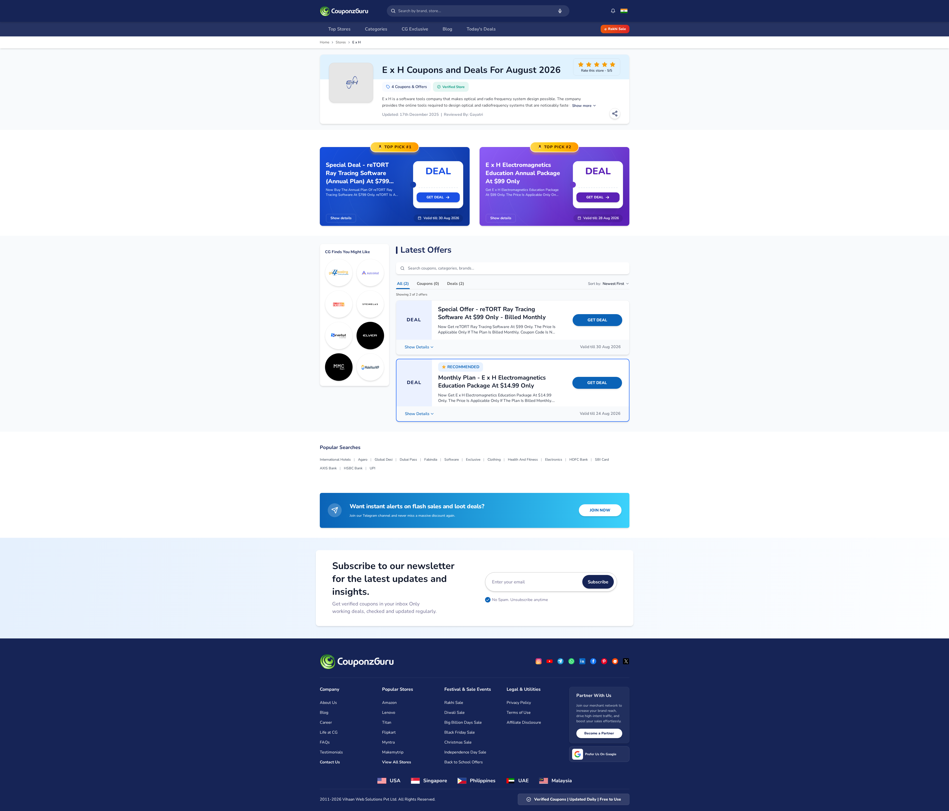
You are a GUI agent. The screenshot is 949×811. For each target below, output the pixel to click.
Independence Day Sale (465, 752)
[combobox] (475, 11)
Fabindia (430, 459)
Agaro (362, 459)
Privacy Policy (519, 702)
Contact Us (330, 762)
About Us (328, 702)
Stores (341, 42)
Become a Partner (599, 733)
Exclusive (473, 459)
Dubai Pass (408, 459)
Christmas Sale (458, 742)
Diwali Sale (454, 712)
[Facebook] (593, 661)
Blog (324, 712)
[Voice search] (560, 10)
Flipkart (389, 732)
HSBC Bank (353, 468)
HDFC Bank (578, 459)
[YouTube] (549, 661)
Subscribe (598, 582)
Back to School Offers (463, 762)
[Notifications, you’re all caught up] (613, 10)
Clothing (494, 459)
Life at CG (329, 732)
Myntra (388, 742)
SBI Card (602, 459)
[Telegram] (560, 661)
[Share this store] (614, 113)
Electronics (553, 459)
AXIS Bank (328, 468)
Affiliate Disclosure (524, 722)
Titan (386, 722)
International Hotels (335, 459)
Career (326, 722)
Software (451, 459)
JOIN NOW (600, 510)
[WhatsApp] (571, 661)
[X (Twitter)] (625, 661)
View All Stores (396, 762)
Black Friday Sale (459, 732)
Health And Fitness (523, 459)
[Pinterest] (604, 661)
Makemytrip (392, 752)
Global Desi (384, 459)
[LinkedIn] (582, 661)
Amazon (389, 702)
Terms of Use (519, 712)
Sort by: (606, 283)
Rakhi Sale (617, 29)
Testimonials (331, 752)
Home (324, 42)
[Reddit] (615, 661)
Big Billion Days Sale (463, 722)
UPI (372, 468)
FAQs (325, 742)
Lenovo (388, 712)
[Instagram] (538, 661)
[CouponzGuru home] (344, 11)
